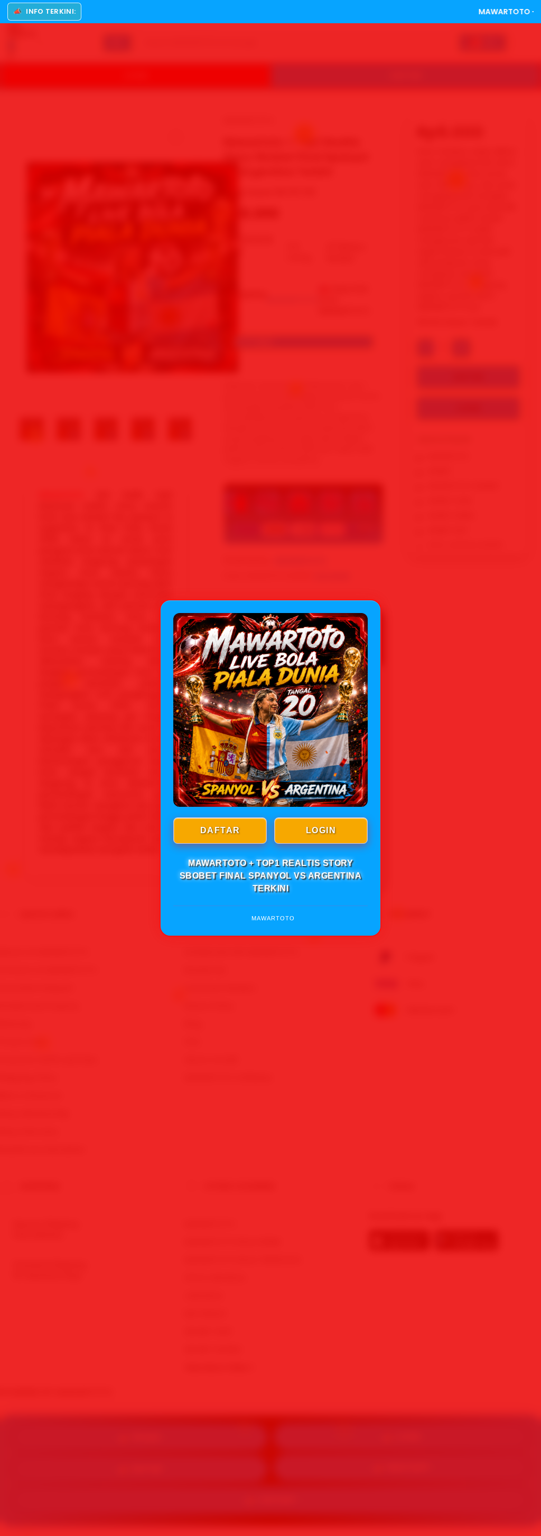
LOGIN (321, 830)
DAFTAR (220, 830)
